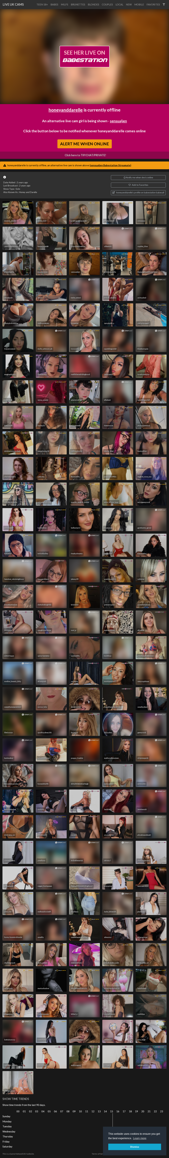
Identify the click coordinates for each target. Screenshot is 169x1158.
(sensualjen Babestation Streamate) (110, 165)
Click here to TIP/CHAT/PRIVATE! (85, 155)
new (129, 4)
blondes (93, 4)
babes (54, 4)
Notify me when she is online (139, 177)
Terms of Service (99, 1154)
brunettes (78, 4)
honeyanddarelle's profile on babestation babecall (140, 192)
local (119, 4)
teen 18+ (42, 4)
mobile (139, 4)
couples (107, 4)
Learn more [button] (139, 1138)
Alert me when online (84, 144)
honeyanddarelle (66, 110)
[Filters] (163, 4)
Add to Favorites (139, 185)
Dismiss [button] (134, 1146)
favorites (153, 4)
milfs (64, 4)
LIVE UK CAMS (13, 4)
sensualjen (118, 121)
